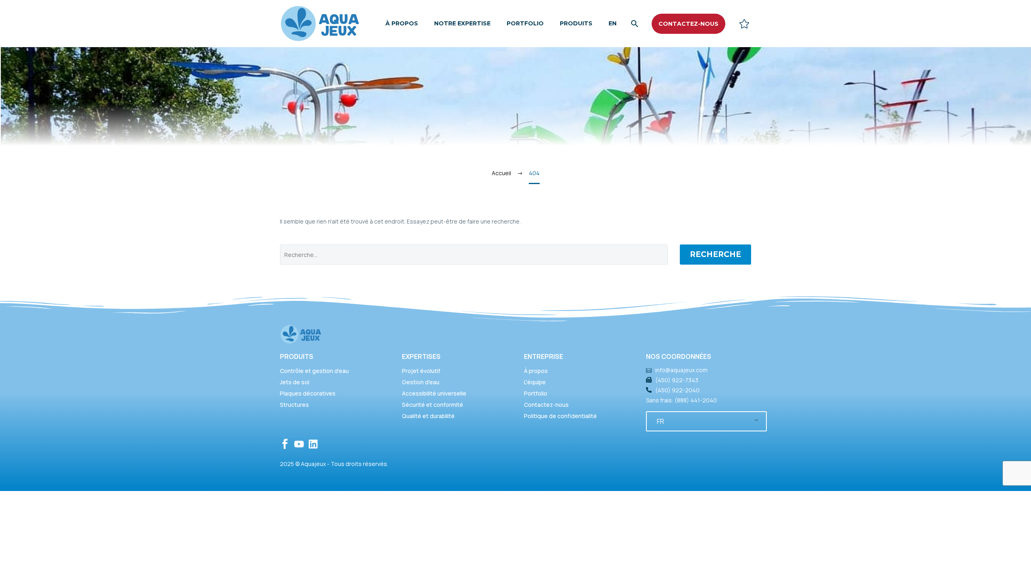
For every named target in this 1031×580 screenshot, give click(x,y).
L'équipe (535, 382)
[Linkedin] (313, 444)
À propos (401, 23)
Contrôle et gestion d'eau (314, 371)
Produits (576, 23)
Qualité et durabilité (428, 416)
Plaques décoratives (307, 393)
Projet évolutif (421, 371)
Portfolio (525, 23)
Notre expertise (462, 23)
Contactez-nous (546, 404)
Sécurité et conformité (432, 404)
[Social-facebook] (285, 444)
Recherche (715, 254)
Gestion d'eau (420, 382)
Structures (294, 404)
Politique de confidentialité (560, 416)
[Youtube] (299, 444)
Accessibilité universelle (434, 393)
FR (660, 421)
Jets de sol (294, 382)
